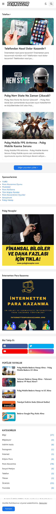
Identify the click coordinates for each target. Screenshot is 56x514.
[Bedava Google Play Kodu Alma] (8, 416)
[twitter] (41, 346)
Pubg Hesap (7, 200)
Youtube (28, 488)
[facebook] (15, 346)
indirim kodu (28, 444)
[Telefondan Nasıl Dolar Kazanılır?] (28, 31)
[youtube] (15, 351)
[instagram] (41, 351)
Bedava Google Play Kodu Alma (30, 413)
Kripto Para (28, 459)
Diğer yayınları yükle (27, 167)
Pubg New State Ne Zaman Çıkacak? (27, 95)
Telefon (28, 473)
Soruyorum (7, 197)
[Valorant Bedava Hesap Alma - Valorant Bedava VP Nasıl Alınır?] (8, 382)
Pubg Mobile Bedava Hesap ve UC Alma (34, 390)
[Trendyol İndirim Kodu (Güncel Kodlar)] (8, 405)
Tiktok (28, 478)
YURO (4, 181)
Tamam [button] (8, 509)
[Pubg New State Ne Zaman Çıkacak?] (28, 78)
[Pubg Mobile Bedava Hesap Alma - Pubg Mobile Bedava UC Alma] (8, 370)
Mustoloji (6, 187)
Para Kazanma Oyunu (12, 184)
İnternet (28, 454)
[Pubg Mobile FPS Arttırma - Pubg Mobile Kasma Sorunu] (28, 125)
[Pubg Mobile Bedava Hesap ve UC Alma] (8, 393)
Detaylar (43, 503)
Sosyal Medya (28, 468)
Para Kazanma (28, 464)
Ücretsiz (28, 483)
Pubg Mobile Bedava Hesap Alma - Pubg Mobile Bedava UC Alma (34, 368)
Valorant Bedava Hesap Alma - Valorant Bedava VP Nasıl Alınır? (34, 380)
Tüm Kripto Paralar (11, 192)
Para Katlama (8, 189)
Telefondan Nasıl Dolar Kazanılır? (25, 48)
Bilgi (28, 435)
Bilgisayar (28, 440)
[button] (3, 4)
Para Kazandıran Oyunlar (13, 195)
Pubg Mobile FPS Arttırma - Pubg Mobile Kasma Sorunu (25, 144)
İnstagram (28, 449)
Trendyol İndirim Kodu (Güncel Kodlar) (33, 402)
